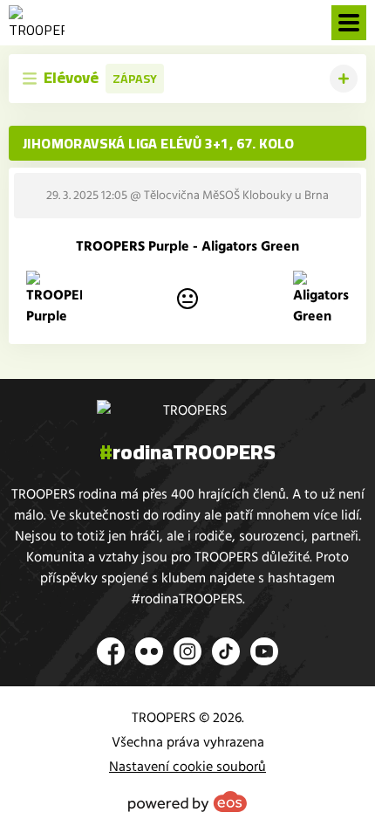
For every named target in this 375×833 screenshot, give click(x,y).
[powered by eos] (187, 801)
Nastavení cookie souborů (187, 766)
